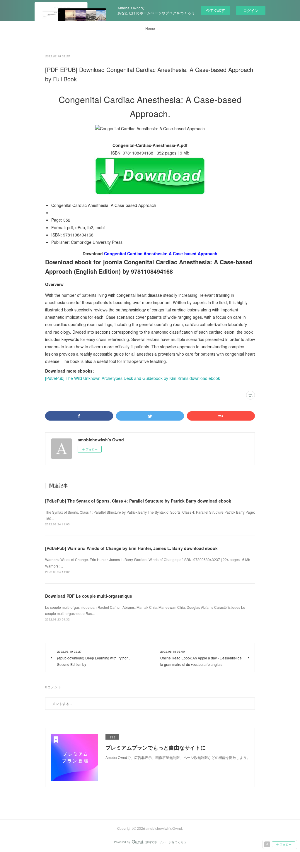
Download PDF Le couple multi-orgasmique (88, 596)
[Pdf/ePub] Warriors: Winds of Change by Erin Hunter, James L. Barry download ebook (131, 548)
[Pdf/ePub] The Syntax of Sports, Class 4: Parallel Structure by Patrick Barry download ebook (138, 501)
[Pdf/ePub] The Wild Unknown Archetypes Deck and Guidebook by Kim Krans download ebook (132, 378)
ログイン (250, 10)
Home (150, 28)
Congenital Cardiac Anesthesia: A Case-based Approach (160, 253)
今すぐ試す (215, 10)
